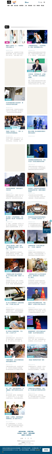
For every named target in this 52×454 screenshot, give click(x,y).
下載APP (25, 433)
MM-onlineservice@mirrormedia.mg (28, 440)
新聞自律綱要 (32, 433)
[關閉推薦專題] (51, 221)
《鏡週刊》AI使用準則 (26, 435)
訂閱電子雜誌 (30, 431)
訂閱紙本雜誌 (9, 2)
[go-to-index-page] (27, 2)
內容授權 (19, 433)
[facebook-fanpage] (25, 438)
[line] (21, 438)
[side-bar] (44, 2)
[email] (31, 438)
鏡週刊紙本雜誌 (22, 431)
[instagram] (28, 438)
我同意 (46, 450)
